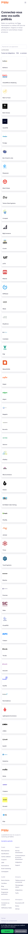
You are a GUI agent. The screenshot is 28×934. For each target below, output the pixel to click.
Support (17, 865)
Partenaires (4, 889)
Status (17, 906)
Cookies (3, 923)
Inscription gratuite (7, 841)
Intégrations (18, 890)
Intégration (18, 862)
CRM (2, 862)
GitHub (17, 909)
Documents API (19, 903)
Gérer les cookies (21, 931)
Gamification (5, 853)
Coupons (4, 859)
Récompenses (5, 850)
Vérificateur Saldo (6, 908)
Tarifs (17, 893)
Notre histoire (5, 880)
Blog (2, 886)
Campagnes (4, 871)
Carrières (4, 883)
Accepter (7, 931)
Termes (3, 918)
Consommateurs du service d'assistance (20, 857)
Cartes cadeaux (6, 856)
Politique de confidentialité (9, 921)
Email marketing (6, 868)
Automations (5, 865)
